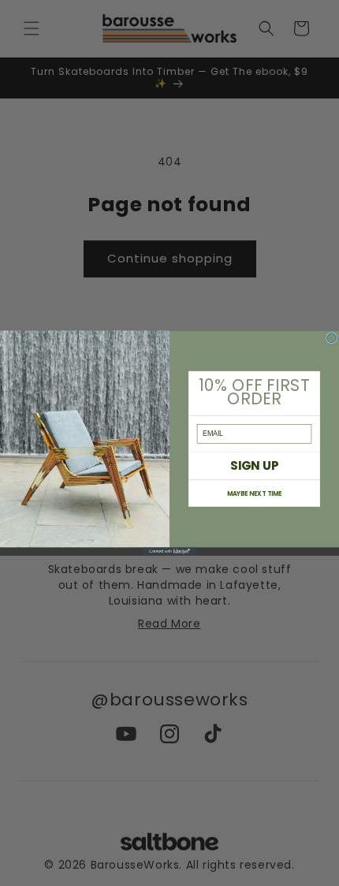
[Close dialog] (332, 338)
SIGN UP (254, 466)
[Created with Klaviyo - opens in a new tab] (170, 551)
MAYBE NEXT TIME (254, 493)
